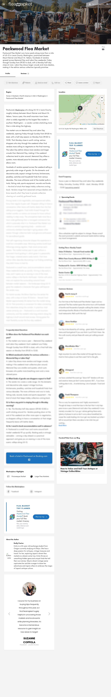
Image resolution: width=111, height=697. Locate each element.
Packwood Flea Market (70, 201)
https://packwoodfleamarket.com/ (75, 213)
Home (8, 96)
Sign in (94, 4)
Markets (15, 96)
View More (62, 228)
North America (25, 96)
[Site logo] (20, 4)
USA (34, 96)
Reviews (25, 73)
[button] (9, 614)
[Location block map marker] (80, 108)
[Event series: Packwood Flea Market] (88, 221)
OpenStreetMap (92, 124)
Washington (42, 96)
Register (101, 4)
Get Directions (98, 129)
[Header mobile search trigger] (107, 4)
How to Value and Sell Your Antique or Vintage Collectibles (79, 469)
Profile (7, 73)
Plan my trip (40, 517)
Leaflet (83, 124)
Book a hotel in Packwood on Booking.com (28, 456)
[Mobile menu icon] (3, 4)
